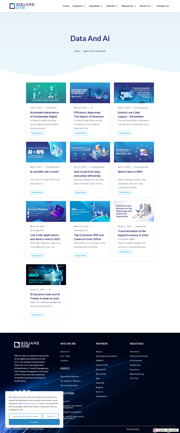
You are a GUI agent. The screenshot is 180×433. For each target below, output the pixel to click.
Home (66, 6)
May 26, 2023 (80, 108)
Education (135, 351)
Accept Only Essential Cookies (25, 416)
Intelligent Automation (71, 412)
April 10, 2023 (124, 167)
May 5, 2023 (35, 167)
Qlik (98, 378)
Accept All (34, 422)
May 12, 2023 (124, 108)
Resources (127, 6)
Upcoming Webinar (69, 376)
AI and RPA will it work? (44, 171)
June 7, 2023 (36, 108)
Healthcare (135, 365)
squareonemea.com (30, 403)
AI (92, 108)
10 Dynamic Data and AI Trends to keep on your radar (45, 298)
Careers (64, 360)
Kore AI (99, 392)
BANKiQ (99, 360)
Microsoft (100, 369)
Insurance (134, 369)
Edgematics (101, 396)
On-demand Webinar (70, 381)
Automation (51, 108)
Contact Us (162, 6)
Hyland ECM (102, 365)
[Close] (60, 393)
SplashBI (100, 383)
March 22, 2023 (81, 226)
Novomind (101, 374)
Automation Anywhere (106, 356)
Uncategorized (141, 108)
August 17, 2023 (37, 289)
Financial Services (139, 356)
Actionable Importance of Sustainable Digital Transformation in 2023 (45, 116)
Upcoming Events (69, 385)
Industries (94, 6)
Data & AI (64, 401)
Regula (99, 387)
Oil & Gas (134, 378)
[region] (34, 409)
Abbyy (99, 351)
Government (136, 360)
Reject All (51, 416)
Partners (110, 6)
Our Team (65, 356)
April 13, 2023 (80, 167)
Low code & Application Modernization (72, 417)
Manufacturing (137, 374)
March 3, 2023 (124, 226)
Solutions (78, 6)
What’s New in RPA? (130, 171)
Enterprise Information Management (71, 407)
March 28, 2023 (37, 226)
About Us (145, 6)
